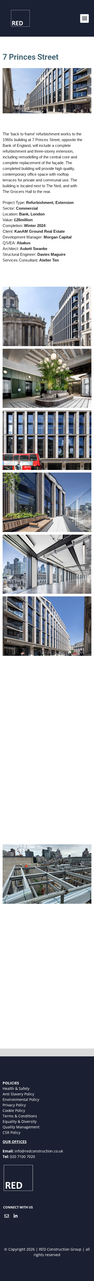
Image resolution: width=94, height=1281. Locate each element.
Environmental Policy (21, 1099)
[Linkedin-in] (15, 1216)
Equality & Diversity (20, 1121)
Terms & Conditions (20, 1115)
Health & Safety (16, 1088)
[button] (84, 18)
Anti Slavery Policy (18, 1093)
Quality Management (21, 1126)
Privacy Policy (14, 1104)
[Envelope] (6, 1216)
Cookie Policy (14, 1110)
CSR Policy (11, 1132)
